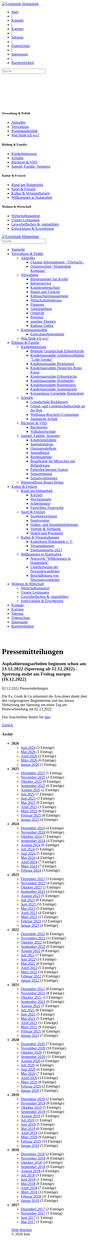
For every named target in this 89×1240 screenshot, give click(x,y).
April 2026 (29, 756)
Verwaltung (20, 127)
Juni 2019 (28, 1124)
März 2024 (29, 866)
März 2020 (29, 1082)
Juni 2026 (28, 748)
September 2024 (33, 841)
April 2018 (29, 1188)
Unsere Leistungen (25, 220)
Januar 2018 (30, 1201)
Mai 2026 (28, 752)
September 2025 (33, 786)
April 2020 (29, 1078)
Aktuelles (18, 122)
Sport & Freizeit (23, 189)
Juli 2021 (28, 1010)
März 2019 (29, 1137)
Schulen (17, 158)
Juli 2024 (28, 849)
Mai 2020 (28, 1074)
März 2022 (29, 972)
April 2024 (29, 862)
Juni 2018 (28, 1179)
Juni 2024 (28, 853)
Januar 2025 (30, 820)
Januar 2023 (30, 925)
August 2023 (30, 896)
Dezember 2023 (33, 879)
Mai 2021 (28, 1019)
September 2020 (33, 1057)
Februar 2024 (31, 870)
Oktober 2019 (31, 1107)
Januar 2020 (30, 1091)
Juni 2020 (28, 1069)
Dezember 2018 (33, 1154)
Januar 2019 (30, 1146)
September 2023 (33, 892)
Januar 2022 (30, 980)
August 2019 (30, 1116)
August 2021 (30, 1006)
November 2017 (33, 1213)
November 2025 (33, 777)
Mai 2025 (28, 803)
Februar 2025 (31, 815)
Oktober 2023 (31, 887)
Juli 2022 (28, 955)
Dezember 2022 (33, 934)
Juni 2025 (28, 798)
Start (14, 12)
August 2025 (30, 790)
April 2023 (29, 913)
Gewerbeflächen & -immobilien (35, 224)
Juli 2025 (28, 794)
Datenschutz (20, 46)
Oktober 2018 (31, 1162)
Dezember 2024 (33, 828)
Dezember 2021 (33, 989)
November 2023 (33, 883)
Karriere (17, 29)
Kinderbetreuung (24, 154)
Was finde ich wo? (25, 135)
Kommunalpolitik (24, 131)
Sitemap (17, 37)
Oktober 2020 (31, 1052)
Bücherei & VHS (24, 162)
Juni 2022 (28, 959)
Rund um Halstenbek (27, 185)
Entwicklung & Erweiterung (32, 229)
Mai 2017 (28, 1222)
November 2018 (33, 1158)
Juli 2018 (28, 1175)
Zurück (7, 725)
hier (47, 717)
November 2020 (33, 1048)
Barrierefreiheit (22, 63)
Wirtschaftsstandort (25, 216)
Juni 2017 (28, 1218)
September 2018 (33, 1167)
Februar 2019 (31, 1141)
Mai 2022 (28, 964)
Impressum (19, 54)
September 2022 (33, 947)
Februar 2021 (31, 1031)
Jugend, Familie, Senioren (30, 166)
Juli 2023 (28, 900)
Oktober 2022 (31, 942)
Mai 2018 (28, 1184)
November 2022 (33, 938)
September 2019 (33, 1112)
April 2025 (29, 807)
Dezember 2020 (33, 1044)
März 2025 (29, 811)
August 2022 (30, 951)
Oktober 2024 (31, 837)
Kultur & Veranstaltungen (30, 193)
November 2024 (33, 832)
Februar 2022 (31, 976)
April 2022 (29, 968)
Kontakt (17, 20)
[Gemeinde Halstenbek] (20, 4)
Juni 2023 (28, 904)
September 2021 (33, 1002)
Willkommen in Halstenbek (31, 197)
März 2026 (29, 760)
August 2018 (30, 1171)
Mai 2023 (28, 908)
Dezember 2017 (33, 1209)
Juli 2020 (28, 1065)
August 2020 (30, 1061)
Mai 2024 (28, 858)
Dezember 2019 (33, 1099)
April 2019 (29, 1133)
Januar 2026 (30, 765)
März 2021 (29, 1027)
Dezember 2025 (33, 773)
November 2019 (33, 1103)
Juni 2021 (28, 1014)
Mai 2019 (28, 1129)
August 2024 (30, 845)
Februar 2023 (31, 921)
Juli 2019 (28, 1120)
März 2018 (29, 1192)
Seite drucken (21, 1230)
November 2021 (33, 993)
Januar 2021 (30, 1035)
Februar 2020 (31, 1086)
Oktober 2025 (31, 781)
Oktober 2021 (31, 997)
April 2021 (29, 1023)
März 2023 (29, 917)
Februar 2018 (31, 1196)
